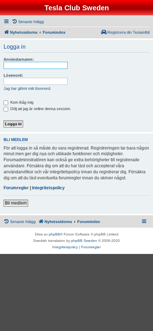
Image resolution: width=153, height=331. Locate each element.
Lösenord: (13, 75)
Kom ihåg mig (21, 102)
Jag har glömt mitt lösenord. (27, 88)
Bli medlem (16, 203)
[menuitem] (28, 21)
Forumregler (16, 187)
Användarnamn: (19, 59)
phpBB (54, 234)
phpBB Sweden (84, 241)
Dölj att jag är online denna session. (40, 109)
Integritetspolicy (48, 187)
